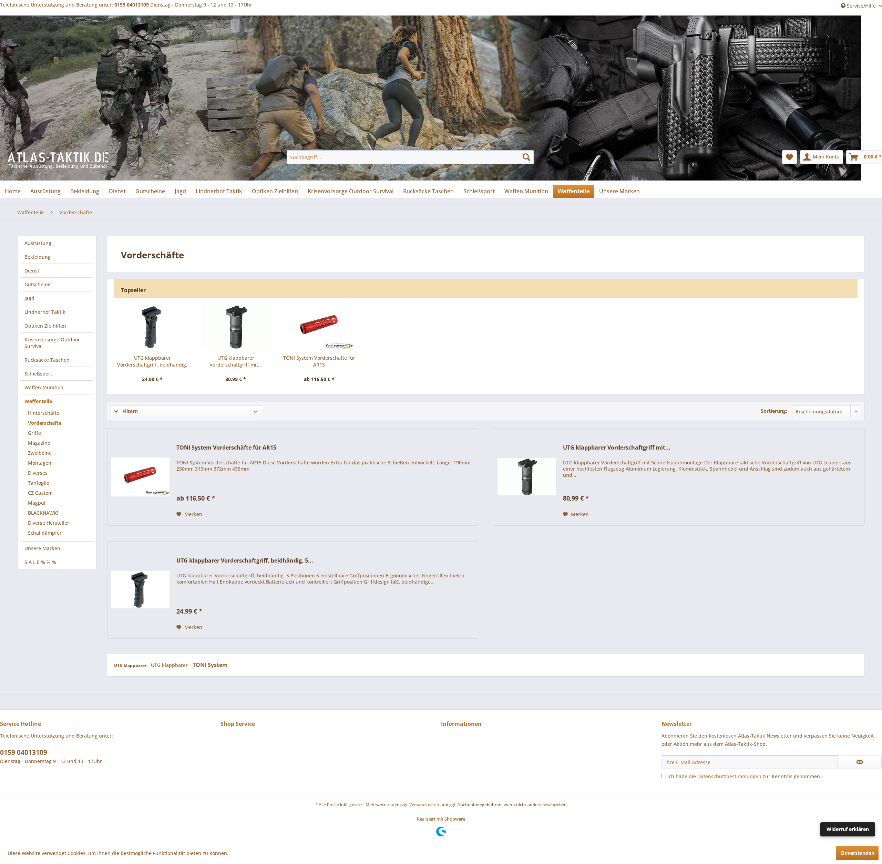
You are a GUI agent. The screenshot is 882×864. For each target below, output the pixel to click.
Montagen (39, 463)
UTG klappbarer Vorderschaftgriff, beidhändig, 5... (152, 361)
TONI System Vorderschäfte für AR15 (319, 361)
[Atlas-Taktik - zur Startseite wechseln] (58, 164)
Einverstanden (857, 853)
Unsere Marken (42, 548)
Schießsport (38, 373)
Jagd (29, 298)
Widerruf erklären (848, 829)
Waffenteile (38, 401)
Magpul (36, 503)
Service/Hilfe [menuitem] (861, 5)
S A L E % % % (40, 562)
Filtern (129, 411)
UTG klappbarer (130, 665)
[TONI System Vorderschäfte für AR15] (319, 327)
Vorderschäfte (44, 423)
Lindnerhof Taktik (44, 312)
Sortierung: (774, 411)
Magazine (39, 443)
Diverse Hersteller (48, 523)
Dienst (31, 270)
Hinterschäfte (43, 413)
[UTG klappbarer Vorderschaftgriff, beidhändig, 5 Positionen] (152, 327)
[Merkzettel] (789, 157)
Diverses (38, 473)
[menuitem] (410, 157)
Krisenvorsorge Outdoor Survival (52, 342)
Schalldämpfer (45, 532)
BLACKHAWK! (43, 513)
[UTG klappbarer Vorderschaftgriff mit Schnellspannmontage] (235, 327)
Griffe (34, 433)
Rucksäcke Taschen (47, 360)
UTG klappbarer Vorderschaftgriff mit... (235, 361)
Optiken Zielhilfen (45, 325)
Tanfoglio (38, 483)
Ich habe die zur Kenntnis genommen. (744, 776)
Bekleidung (37, 257)
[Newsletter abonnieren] (860, 762)
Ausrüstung (37, 243)
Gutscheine (37, 284)
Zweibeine (40, 453)
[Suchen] (526, 157)
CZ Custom (40, 493)
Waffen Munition (43, 387)
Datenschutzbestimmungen (729, 776)
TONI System (210, 665)
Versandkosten (424, 805)
